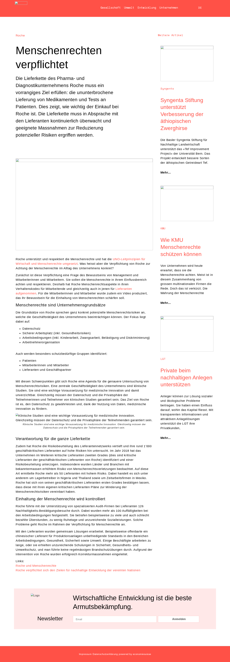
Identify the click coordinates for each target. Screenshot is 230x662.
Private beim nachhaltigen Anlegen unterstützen (186, 377)
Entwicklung (147, 7)
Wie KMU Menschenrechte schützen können (181, 247)
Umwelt (129, 7)
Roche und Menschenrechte (36, 565)
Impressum (85, 654)
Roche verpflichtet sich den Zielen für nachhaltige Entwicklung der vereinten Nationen (78, 570)
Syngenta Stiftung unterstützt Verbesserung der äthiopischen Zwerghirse (181, 114)
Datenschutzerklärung (105, 654)
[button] (19, 145)
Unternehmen (168, 7)
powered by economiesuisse (135, 654)
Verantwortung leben (54, 7)
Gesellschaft (111, 7)
